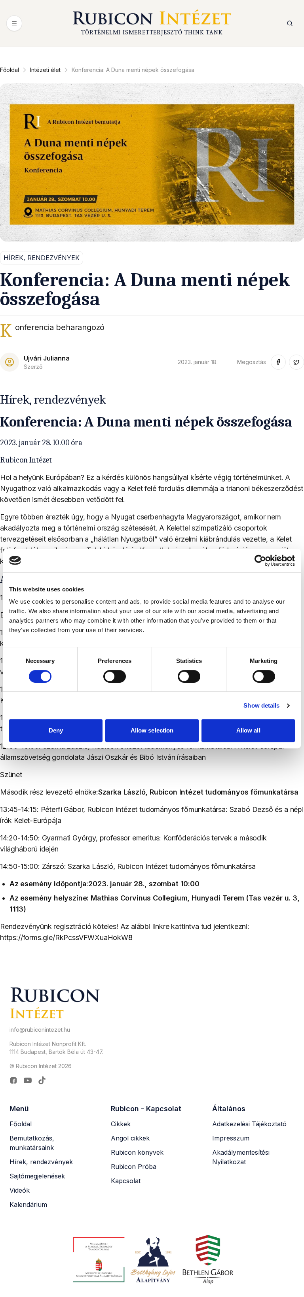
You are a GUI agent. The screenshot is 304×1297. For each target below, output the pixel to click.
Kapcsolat (126, 1181)
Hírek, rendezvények (41, 1162)
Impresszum (230, 1138)
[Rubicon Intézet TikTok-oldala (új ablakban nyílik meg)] (42, 1080)
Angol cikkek (130, 1138)
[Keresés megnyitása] (290, 23)
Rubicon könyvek (137, 1152)
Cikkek (121, 1124)
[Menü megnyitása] (14, 23)
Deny (56, 730)
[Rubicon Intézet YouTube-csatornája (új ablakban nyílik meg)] (28, 1080)
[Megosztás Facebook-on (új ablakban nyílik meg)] (278, 362)
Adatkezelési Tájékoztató (249, 1124)
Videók (20, 1190)
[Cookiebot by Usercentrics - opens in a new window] (260, 560)
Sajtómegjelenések (37, 1176)
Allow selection (152, 730)
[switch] (114, 676)
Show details (261, 705)
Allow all (248, 730)
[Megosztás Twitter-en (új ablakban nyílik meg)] (296, 362)
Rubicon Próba (133, 1167)
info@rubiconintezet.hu (40, 1029)
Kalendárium (28, 1204)
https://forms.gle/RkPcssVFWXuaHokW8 (66, 937)
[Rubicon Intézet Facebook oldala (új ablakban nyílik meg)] (13, 1080)
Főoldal (9, 69)
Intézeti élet (45, 69)
